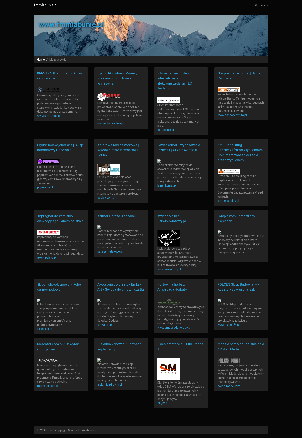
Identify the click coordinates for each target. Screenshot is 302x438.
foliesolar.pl (44, 328)
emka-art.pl (104, 324)
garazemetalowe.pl (110, 251)
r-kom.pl (223, 256)
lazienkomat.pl (166, 185)
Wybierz (260, 5)
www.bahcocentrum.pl (232, 115)
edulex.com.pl (106, 197)
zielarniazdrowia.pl (109, 384)
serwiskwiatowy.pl (169, 269)
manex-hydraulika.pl (110, 123)
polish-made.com (229, 386)
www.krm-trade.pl (48, 115)
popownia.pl (45, 187)
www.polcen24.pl (229, 324)
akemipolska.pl (46, 257)
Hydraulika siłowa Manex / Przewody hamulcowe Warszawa (117, 78)
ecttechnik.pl (165, 129)
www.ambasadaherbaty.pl (174, 327)
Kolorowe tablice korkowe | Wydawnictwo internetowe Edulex (118, 150)
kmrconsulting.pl (228, 200)
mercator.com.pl (47, 385)
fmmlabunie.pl (45, 5)
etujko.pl (162, 403)
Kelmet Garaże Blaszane (116, 216)
